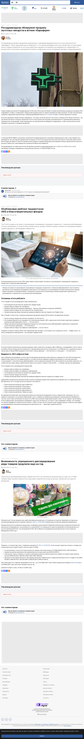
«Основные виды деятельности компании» (42, 710)
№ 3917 (33, 522)
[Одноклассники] (9, 152)
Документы (5, 691)
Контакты (46, 697)
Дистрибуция (6, 681)
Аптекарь (5, 697)
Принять (42, 736)
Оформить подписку (49, 685)
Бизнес (4, 694)
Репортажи (46, 668)
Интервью (46, 678)
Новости (8, 25)
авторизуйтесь (20, 197)
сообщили (50, 114)
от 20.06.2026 (40, 522)
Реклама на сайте (48, 694)
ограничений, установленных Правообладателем (46, 724)
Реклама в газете (48, 691)
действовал (75, 562)
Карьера (4, 685)
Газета (45, 681)
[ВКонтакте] (7, 152)
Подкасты (46, 675)
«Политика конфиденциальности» (42, 708)
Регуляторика (15, 25)
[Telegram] (2, 152)
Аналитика (5, 688)
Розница (4, 678)
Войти (78, 2)
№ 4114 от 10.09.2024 (43, 545)
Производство (6, 675)
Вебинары (46, 672)
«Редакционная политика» (42, 711)
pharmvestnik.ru (67, 725)
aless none (8, 190)
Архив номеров (47, 688)
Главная (3, 25)
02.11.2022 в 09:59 (15, 190)
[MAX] (4, 152)
